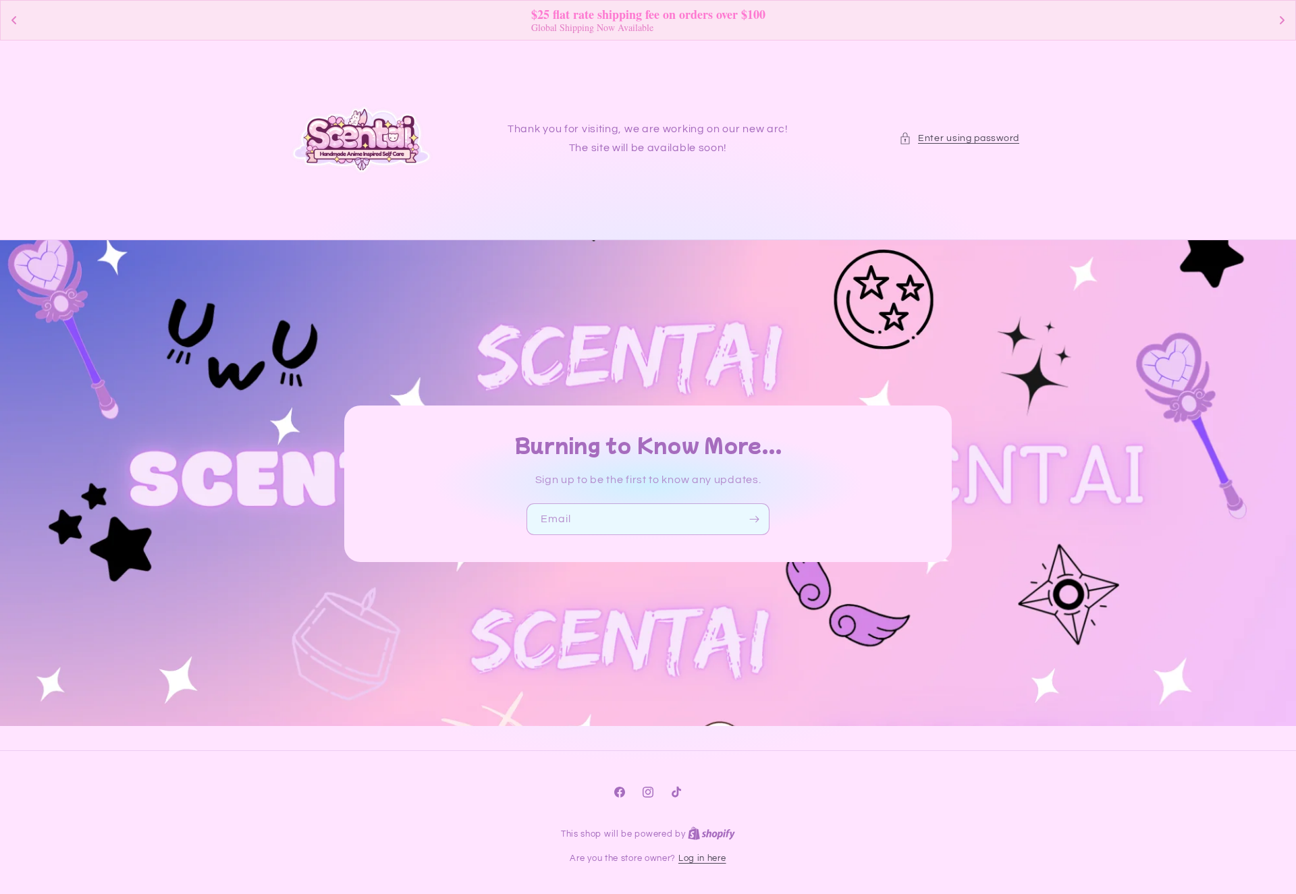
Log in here (702, 858)
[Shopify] (711, 834)
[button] (959, 138)
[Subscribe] (754, 518)
